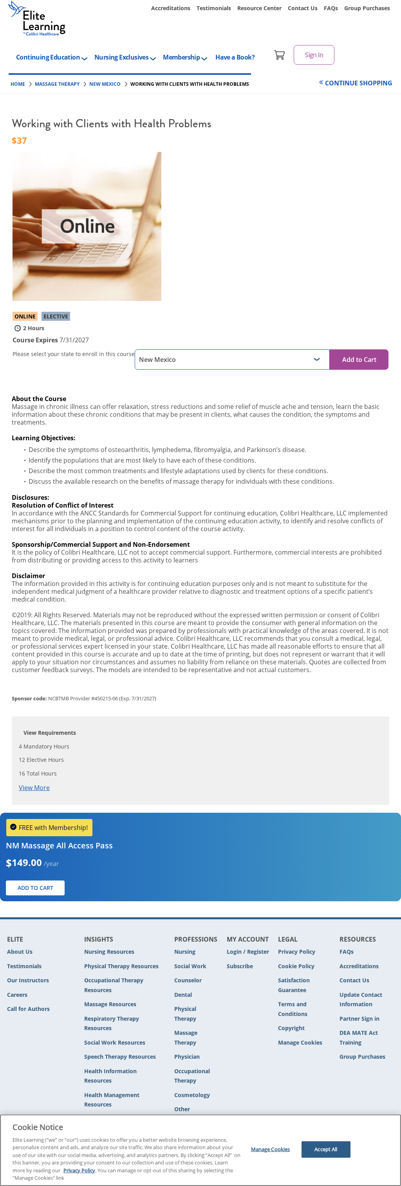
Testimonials (214, 8)
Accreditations (170, 8)
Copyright (291, 1028)
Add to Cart (359, 359)
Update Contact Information (361, 999)
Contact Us (303, 8)
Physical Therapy (185, 1013)
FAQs (331, 8)
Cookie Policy (296, 966)
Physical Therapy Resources (121, 966)
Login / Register (248, 951)
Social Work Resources (114, 1042)
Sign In (314, 55)
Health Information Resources (110, 1076)
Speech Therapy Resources (120, 1056)
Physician (187, 1056)
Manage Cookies (300, 1043)
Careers (17, 994)
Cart (279, 55)
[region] (200, 1150)
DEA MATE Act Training (359, 1037)
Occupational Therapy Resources (113, 985)
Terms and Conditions (292, 1009)
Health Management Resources (111, 1099)
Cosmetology (192, 1095)
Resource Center (259, 8)
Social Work (190, 966)
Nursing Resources (109, 951)
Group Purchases (367, 8)
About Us (20, 951)
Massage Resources (110, 1004)
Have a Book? (235, 57)
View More (34, 787)
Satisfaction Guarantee (294, 985)
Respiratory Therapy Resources (111, 1023)
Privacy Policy (296, 951)
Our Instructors (28, 980)
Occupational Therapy (192, 1076)
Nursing (184, 951)
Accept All (325, 1149)
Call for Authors (28, 1008)
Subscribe (240, 966)
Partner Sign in (359, 1018)
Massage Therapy (185, 1037)
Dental (183, 994)
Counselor (188, 980)
